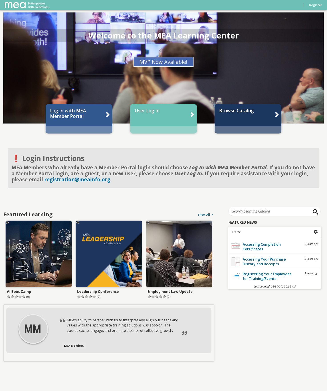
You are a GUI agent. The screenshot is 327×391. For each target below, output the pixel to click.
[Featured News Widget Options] (315, 232)
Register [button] (315, 5)
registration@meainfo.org (77, 179)
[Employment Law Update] (179, 259)
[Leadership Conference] (108, 259)
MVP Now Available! (163, 61)
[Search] (314, 211)
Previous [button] (6, 324)
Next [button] (211, 324)
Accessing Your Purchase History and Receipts (264, 261)
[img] (32, 329)
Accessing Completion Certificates (262, 246)
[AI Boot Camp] (38, 259)
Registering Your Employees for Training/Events (267, 276)
